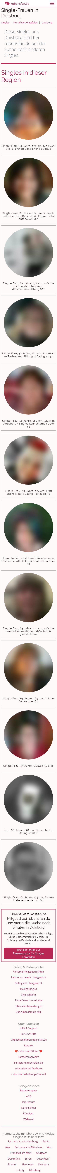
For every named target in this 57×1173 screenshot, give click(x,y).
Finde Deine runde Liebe (28, 1000)
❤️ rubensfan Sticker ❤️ (28, 1051)
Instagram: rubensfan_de (28, 1062)
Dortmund (14, 1158)
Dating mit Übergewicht (28, 983)
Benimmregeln (28, 1090)
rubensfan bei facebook (28, 1068)
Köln (7, 1147)
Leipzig (20, 1170)
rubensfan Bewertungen (28, 1006)
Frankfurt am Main (20, 1153)
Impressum (28, 1102)
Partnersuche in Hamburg (23, 1141)
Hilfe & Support (28, 1028)
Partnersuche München (28, 1147)
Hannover (27, 1164)
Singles (5, 22)
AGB (28, 1096)
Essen (28, 1158)
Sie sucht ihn (28, 994)
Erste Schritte (28, 1034)
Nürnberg (34, 1170)
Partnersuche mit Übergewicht (28, 977)
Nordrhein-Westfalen (25, 22)
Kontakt (28, 1045)
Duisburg (47, 22)
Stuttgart (41, 1153)
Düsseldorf (42, 1158)
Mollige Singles (28, 989)
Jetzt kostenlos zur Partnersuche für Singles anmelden (28, 953)
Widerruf (28, 1119)
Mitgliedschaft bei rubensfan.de (28, 1039)
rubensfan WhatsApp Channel (28, 1074)
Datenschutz (28, 1107)
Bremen (12, 1164)
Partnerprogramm (28, 1057)
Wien (49, 1147)
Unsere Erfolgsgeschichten (28, 971)
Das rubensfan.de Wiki (28, 1012)
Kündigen (28, 1113)
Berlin (46, 1141)
